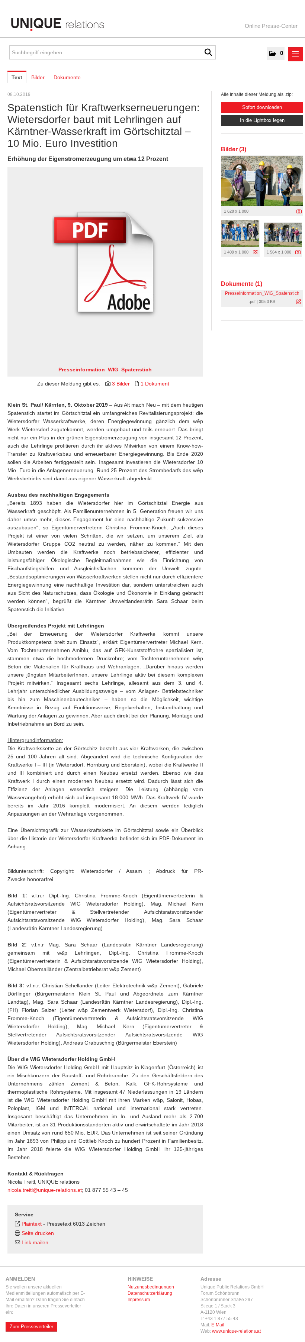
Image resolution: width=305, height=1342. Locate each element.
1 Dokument (155, 384)
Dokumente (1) (241, 284)
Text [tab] (17, 77)
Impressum (139, 1299)
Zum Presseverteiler (31, 1326)
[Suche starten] (208, 52)
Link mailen (35, 1242)
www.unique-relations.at (236, 1331)
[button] (276, 53)
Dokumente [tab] (67, 77)
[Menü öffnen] (295, 54)
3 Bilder (121, 384)
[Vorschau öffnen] (262, 181)
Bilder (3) (233, 149)
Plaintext (32, 1224)
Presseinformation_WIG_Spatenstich (105, 369)
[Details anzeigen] (105, 264)
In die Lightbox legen (262, 120)
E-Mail (217, 1325)
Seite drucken (38, 1233)
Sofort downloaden (262, 107)
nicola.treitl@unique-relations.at (44, 1190)
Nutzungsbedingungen (151, 1287)
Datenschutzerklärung (150, 1293)
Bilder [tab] (38, 77)
